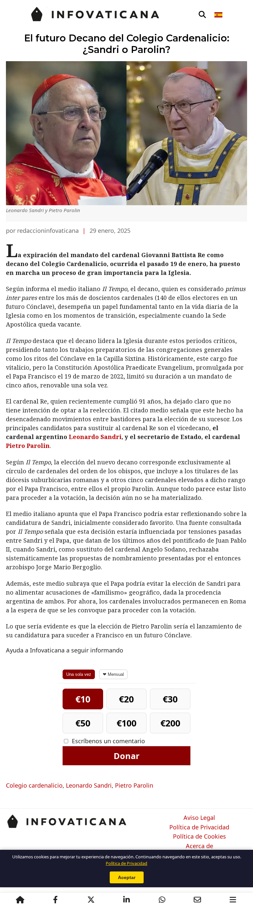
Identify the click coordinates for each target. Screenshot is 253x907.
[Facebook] (55, 900)
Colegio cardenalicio (34, 785)
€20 (126, 699)
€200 (170, 723)
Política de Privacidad (199, 827)
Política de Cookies (199, 836)
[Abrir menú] (232, 900)
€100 (126, 723)
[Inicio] (20, 900)
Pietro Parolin (28, 446)
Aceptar (126, 877)
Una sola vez (78, 674)
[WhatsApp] (162, 900)
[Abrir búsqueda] (202, 14)
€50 (82, 723)
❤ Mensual (113, 674)
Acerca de (199, 846)
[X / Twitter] (90, 900)
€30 (170, 699)
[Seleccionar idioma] (218, 14)
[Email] (197, 900)
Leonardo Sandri (95, 437)
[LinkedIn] (126, 900)
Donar (126, 755)
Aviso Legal (199, 818)
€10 (82, 699)
